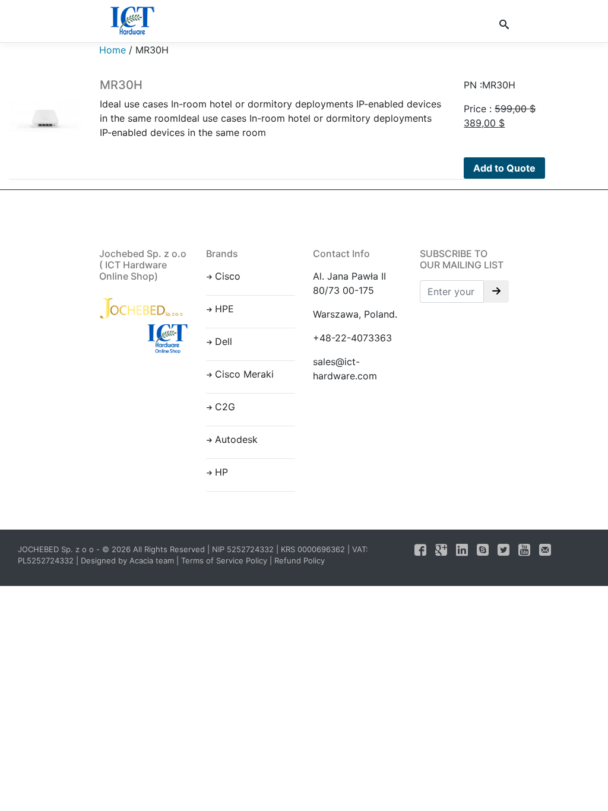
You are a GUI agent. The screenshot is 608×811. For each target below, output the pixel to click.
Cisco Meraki (244, 374)
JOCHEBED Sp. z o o (57, 549)
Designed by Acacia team (127, 560)
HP (221, 472)
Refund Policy (299, 560)
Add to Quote (504, 168)
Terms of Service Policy (224, 560)
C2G (225, 407)
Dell (223, 341)
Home (112, 50)
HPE (224, 309)
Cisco (227, 276)
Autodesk (236, 439)
